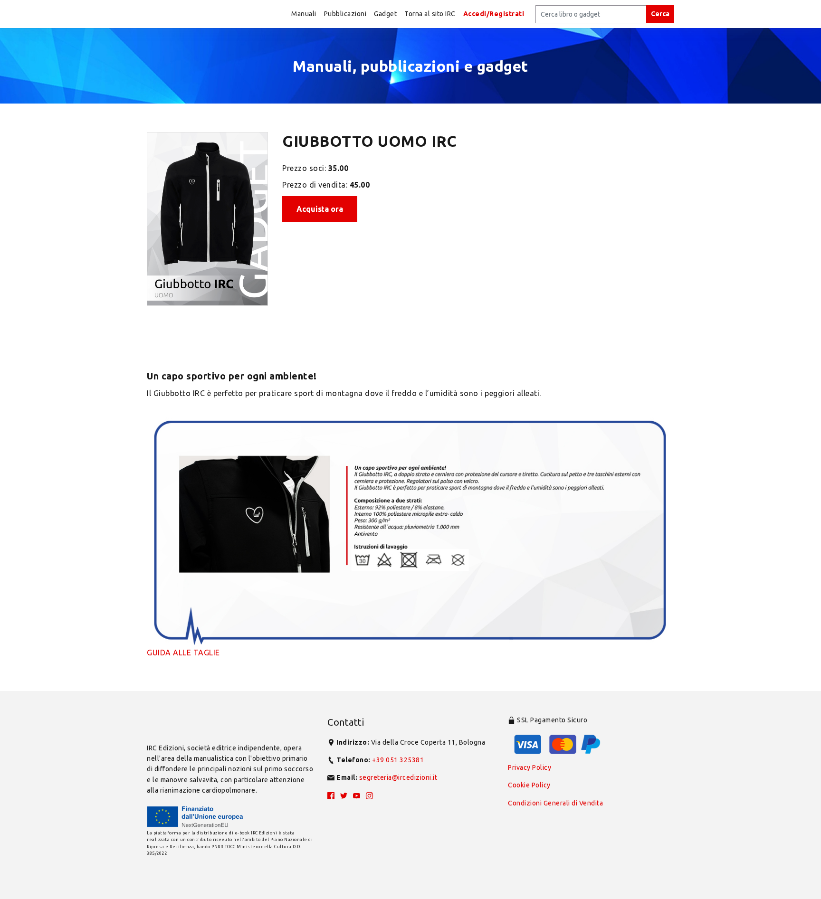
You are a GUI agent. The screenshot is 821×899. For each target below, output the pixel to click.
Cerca (660, 14)
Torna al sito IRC (430, 14)
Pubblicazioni (345, 14)
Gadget (385, 14)
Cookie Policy (529, 785)
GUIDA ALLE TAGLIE (183, 652)
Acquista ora (319, 209)
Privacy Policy (529, 767)
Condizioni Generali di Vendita (555, 803)
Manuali (303, 14)
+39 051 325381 (398, 760)
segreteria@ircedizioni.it (398, 777)
